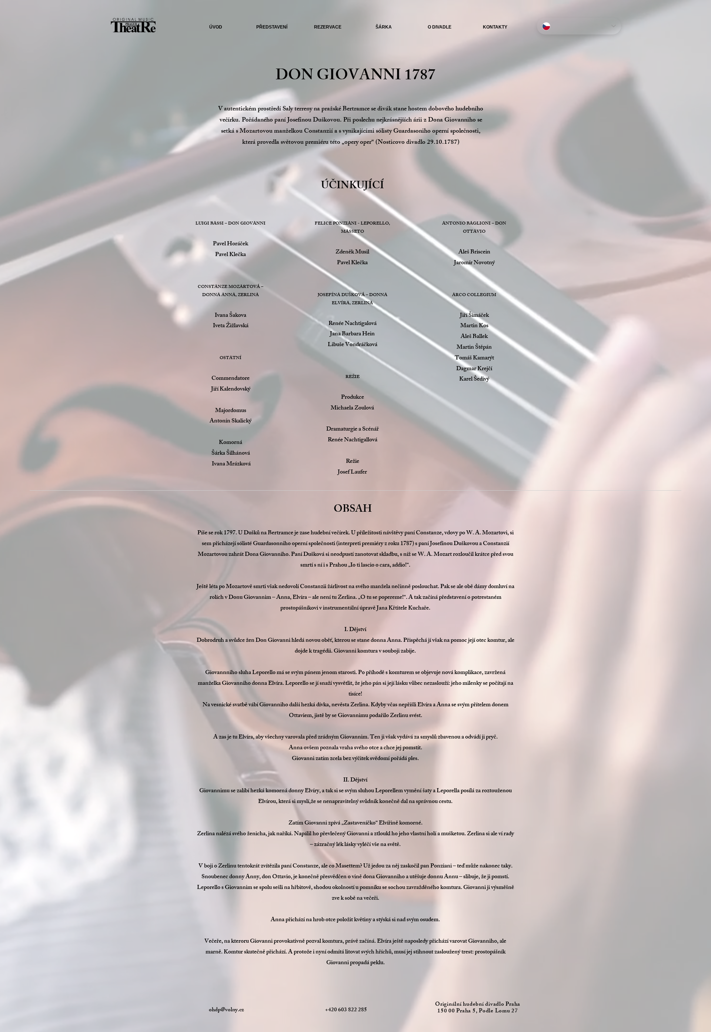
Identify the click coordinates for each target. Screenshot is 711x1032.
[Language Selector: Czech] (579, 26)
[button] (272, 27)
